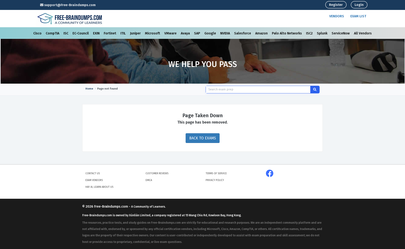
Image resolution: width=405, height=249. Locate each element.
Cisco (37, 33)
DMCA (149, 180)
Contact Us (92, 173)
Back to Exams (202, 138)
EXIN (96, 33)
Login (359, 5)
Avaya (186, 33)
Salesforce (243, 33)
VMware (170, 33)
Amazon (262, 33)
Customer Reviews (157, 173)
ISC (66, 33)
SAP (197, 33)
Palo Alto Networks (287, 33)
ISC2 (309, 33)
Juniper (136, 33)
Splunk (322, 33)
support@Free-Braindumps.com (69, 5)
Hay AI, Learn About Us (99, 186)
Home (89, 88)
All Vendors (363, 33)
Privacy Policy (215, 180)
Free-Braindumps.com (111, 206)
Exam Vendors (94, 180)
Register (336, 5)
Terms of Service (216, 173)
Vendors (336, 16)
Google (210, 33)
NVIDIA (225, 33)
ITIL (123, 33)
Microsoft (153, 33)
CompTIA (53, 33)
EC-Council (81, 33)
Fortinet (110, 33)
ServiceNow (341, 33)
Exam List (358, 16)
